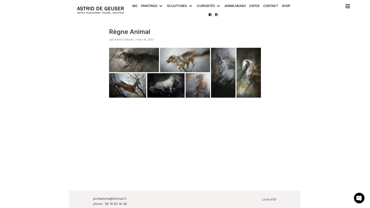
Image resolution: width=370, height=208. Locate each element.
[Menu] (348, 6)
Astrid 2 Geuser (124, 39)
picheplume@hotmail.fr (110, 198)
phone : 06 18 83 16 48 (110, 204)
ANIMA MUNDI (235, 6)
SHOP (286, 6)
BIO (134, 6)
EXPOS (254, 6)
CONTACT (270, 6)
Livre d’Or (269, 199)
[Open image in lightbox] (134, 60)
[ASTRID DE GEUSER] (100, 10)
